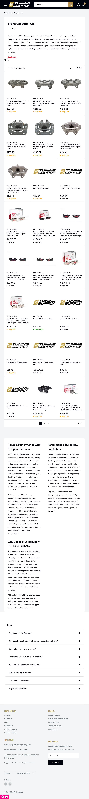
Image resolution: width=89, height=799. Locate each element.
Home (6, 13)
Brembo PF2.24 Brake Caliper (70, 188)
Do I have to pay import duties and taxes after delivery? (33, 641)
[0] (83, 4)
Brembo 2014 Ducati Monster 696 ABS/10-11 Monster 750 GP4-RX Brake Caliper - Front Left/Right (71, 277)
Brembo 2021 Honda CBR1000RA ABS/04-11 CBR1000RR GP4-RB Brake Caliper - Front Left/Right (71, 234)
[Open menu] (5, 5)
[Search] (70, 4)
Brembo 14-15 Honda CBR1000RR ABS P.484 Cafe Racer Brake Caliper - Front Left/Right (44, 277)
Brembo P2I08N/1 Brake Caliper (17, 362)
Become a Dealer (10, 733)
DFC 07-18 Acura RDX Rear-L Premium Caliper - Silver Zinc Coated (16, 147)
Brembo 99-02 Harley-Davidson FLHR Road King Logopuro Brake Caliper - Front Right (44, 408)
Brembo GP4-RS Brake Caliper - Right (17, 407)
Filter (8, 60)
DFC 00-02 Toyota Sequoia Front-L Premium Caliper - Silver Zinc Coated (44, 103)
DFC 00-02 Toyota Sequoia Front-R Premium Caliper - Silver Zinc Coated (71, 103)
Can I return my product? (20, 672)
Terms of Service (54, 726)
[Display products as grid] (77, 68)
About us (7, 715)
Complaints (8, 726)
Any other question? (18, 688)
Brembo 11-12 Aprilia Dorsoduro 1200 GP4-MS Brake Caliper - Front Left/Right (17, 234)
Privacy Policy (53, 722)
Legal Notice (53, 729)
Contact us (8, 719)
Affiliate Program (10, 729)
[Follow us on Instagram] (10, 784)
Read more (12, 57)
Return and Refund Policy (58, 719)
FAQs (6, 722)
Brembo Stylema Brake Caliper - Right (70, 363)
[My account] (78, 4)
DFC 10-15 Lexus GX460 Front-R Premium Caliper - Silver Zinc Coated (17, 103)
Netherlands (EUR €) (23, 773)
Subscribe (55, 762)
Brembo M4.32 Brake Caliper (42, 319)
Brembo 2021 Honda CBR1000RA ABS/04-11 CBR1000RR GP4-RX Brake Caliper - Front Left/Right (18, 321)
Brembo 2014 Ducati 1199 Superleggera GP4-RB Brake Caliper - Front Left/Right (16, 277)
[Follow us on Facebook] (5, 784)
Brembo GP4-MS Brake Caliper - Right (44, 363)
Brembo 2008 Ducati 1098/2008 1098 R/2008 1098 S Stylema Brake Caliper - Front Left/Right (44, 234)
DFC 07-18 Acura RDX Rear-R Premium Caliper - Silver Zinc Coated (43, 147)
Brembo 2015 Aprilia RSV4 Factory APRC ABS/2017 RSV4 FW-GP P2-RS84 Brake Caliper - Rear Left (70, 408)
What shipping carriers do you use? (24, 664)
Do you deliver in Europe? (20, 633)
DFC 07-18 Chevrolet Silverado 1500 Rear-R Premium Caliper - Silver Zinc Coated (17, 190)
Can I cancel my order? (19, 680)
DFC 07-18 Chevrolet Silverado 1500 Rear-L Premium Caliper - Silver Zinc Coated (70, 147)
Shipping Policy (54, 715)
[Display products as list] (80, 68)
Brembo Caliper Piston (41, 188)
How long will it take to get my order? (25, 656)
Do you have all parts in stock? (22, 649)
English (8, 773)
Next (77, 423)
